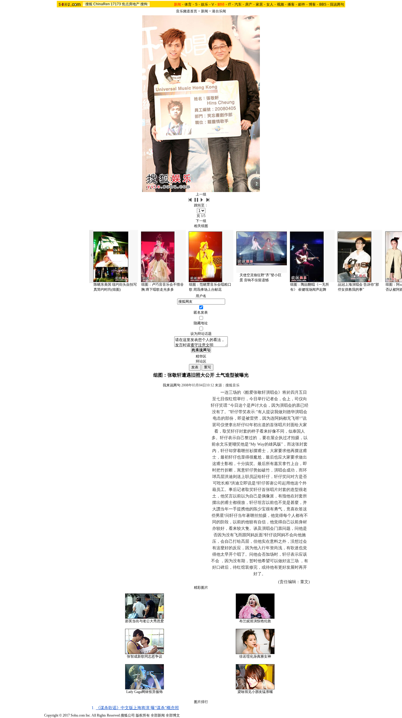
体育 (188, 4)
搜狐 (88, 4)
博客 (312, 4)
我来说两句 (171, 385)
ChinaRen (101, 4)
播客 (291, 4)
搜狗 (143, 4)
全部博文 (173, 715)
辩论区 (201, 361)
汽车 (238, 4)
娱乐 (204, 4)
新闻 (204, 11)
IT (229, 4)
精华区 (201, 356)
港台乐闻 (219, 11)
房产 (248, 4)
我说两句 (337, 4)
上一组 (201, 194)
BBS (322, 4)
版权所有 (143, 715)
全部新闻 (158, 715)
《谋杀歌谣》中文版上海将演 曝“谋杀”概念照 (137, 708)
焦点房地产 (130, 4)
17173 (116, 4)
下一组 (201, 221)
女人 (269, 4)
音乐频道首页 (186, 11)
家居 (259, 4)
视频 (280, 4)
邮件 (301, 4)
